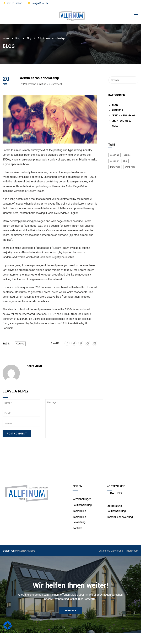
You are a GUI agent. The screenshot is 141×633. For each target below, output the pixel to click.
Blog (17, 38)
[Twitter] (74, 343)
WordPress (130, 167)
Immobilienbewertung (120, 517)
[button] (70, 610)
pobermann (29, 84)
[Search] (134, 80)
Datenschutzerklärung (111, 550)
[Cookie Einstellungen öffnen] (7, 628)
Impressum (132, 550)
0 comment (55, 84)
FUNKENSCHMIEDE (25, 550)
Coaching (114, 155)
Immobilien (79, 511)
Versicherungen (82, 499)
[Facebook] (67, 343)
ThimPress (115, 167)
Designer (114, 161)
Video (114, 125)
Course (20, 343)
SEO (125, 161)
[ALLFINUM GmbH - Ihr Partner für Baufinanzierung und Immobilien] (72, 17)
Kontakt (77, 528)
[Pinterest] (81, 343)
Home (6, 38)
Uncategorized (121, 120)
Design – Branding (123, 115)
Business (117, 110)
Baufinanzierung (82, 505)
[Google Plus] (87, 343)
